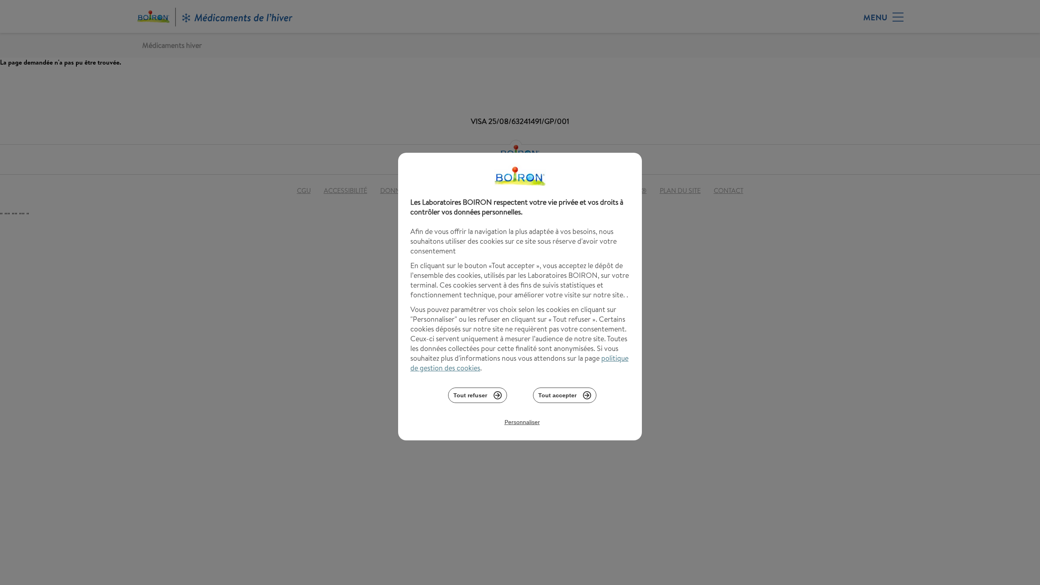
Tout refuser (470, 395)
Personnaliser (522, 422)
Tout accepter (557, 395)
